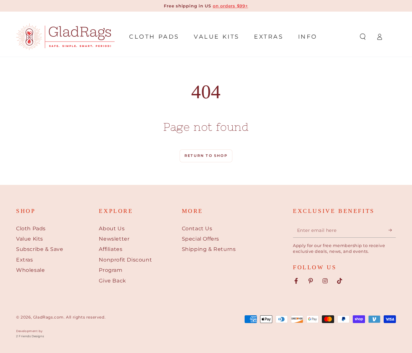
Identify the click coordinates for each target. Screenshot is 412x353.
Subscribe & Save (39, 249)
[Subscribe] (392, 230)
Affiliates (110, 249)
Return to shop (206, 155)
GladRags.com (48, 317)
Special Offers (200, 239)
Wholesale (30, 270)
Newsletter (114, 239)
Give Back (112, 281)
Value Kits (29, 239)
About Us (112, 228)
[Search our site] (362, 37)
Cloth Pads (31, 228)
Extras (24, 260)
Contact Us (197, 228)
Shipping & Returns (209, 249)
